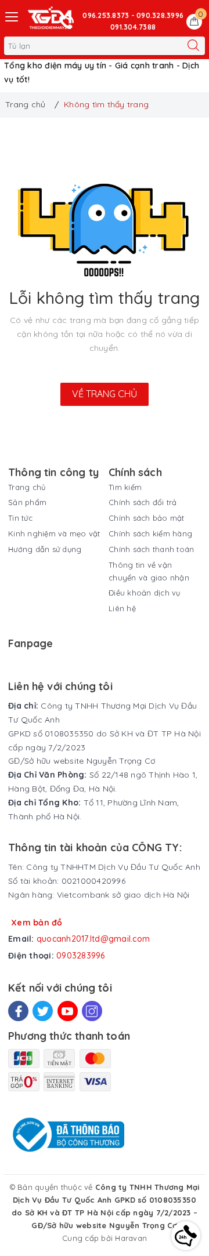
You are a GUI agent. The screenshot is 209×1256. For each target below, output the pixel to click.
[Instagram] (92, 1011)
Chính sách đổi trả (143, 502)
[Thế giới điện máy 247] (49, 18)
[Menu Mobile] (12, 15)
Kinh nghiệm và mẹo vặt (54, 533)
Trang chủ (26, 487)
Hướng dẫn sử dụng (44, 549)
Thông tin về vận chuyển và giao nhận (149, 571)
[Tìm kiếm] (193, 46)
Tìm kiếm (125, 487)
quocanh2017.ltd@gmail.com (93, 939)
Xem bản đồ (37, 922)
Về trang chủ (104, 394)
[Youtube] (67, 1011)
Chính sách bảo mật (147, 517)
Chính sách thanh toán (151, 549)
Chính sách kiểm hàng (150, 533)
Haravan (131, 1238)
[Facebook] (18, 1011)
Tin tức (20, 517)
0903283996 (80, 955)
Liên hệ (122, 608)
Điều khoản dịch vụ (145, 592)
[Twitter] (43, 1011)
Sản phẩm (27, 502)
